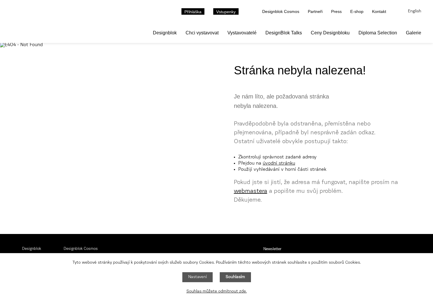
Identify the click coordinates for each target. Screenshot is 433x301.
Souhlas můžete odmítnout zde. (216, 292)
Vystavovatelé (242, 32)
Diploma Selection (377, 32)
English (414, 11)
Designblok (165, 32)
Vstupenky (226, 11)
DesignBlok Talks (283, 32)
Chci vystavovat (202, 32)
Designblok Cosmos (280, 11)
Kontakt (379, 11)
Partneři (315, 11)
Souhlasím (235, 277)
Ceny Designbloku (330, 32)
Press (336, 11)
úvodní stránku (279, 163)
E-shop (356, 11)
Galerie (413, 32)
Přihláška (192, 11)
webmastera (250, 191)
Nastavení (197, 277)
